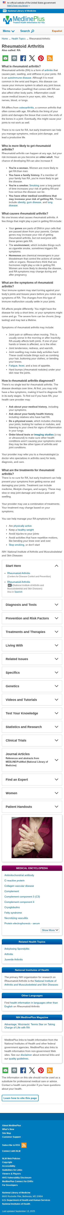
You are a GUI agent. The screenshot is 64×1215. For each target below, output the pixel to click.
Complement (11, 891)
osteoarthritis (26, 107)
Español (57, 30)
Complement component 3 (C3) (22, 896)
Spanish (18, 592)
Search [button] (25, 31)
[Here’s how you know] (32, 4)
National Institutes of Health (16, 1204)
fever (21, 365)
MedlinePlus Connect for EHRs (17, 1181)
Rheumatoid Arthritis (18, 573)
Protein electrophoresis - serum (22, 923)
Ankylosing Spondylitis (16, 948)
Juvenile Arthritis (13, 959)
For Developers (10, 1185)
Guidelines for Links (12, 1170)
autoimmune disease (19, 77)
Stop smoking (16, 544)
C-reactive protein (14, 880)
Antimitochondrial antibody (19, 875)
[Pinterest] (40, 58)
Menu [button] (6, 31)
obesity (21, 202)
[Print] (14, 58)
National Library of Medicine (22, 11)
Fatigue (13, 365)
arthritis (48, 70)
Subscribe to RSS (11, 1145)
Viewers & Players (11, 1173)
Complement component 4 (19, 901)
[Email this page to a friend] (5, 58)
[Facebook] (23, 58)
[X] (32, 58)
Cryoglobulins (12, 907)
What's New (8, 1129)
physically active (23, 525)
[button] (56, 565)
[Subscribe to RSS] (49, 58)
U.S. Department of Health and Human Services (26, 1200)
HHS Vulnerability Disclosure (16, 1177)
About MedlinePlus (11, 1125)
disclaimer (26, 1054)
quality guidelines (18, 1058)
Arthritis (8, 954)
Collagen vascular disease (19, 885)
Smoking (34, 185)
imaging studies (44, 434)
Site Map (6, 1133)
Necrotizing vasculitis (16, 918)
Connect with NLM (11, 1151)
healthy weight (26, 529)
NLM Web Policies (11, 1158)
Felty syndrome (13, 912)
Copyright (7, 1162)
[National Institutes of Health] (5, 11)
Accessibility (8, 1166)
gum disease (34, 202)
